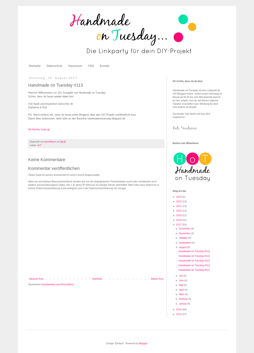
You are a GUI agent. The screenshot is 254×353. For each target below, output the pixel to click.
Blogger (143, 343)
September (185, 242)
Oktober (183, 238)
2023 (179, 196)
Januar (183, 303)
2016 (179, 309)
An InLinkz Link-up (39, 129)
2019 (179, 215)
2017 (179, 224)
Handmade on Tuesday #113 (194, 260)
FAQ (91, 65)
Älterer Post (157, 279)
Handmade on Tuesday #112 (194, 265)
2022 (179, 201)
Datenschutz (54, 65)
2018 (179, 220)
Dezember (185, 228)
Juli (181, 275)
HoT (39, 145)
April (182, 289)
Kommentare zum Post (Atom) (57, 284)
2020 (179, 210)
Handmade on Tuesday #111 (194, 270)
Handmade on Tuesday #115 (194, 251)
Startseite (35, 65)
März (182, 294)
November (185, 233)
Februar (183, 299)
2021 (179, 206)
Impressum (75, 65)
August (183, 247)
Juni (181, 280)
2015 (179, 314)
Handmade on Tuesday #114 (194, 256)
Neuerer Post (36, 279)
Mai (181, 285)
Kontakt (104, 65)
